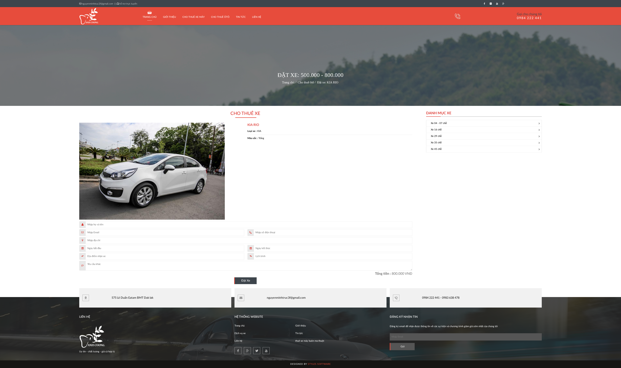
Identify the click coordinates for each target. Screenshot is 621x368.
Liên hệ (238, 341)
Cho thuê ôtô (220, 17)
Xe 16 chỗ (436, 129)
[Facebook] (484, 3)
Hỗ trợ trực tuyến (128, 4)
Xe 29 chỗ (436, 136)
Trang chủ (150, 17)
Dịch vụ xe (240, 333)
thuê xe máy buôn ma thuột (309, 341)
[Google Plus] (503, 3)
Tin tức (299, 333)
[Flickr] (491, 3)
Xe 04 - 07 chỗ (439, 123)
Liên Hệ (256, 17)
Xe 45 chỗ (436, 149)
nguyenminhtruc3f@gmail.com (97, 4)
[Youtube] (497, 3)
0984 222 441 (529, 18)
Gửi (403, 346)
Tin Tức (241, 17)
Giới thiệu (169, 17)
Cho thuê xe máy (193, 17)
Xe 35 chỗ (436, 142)
